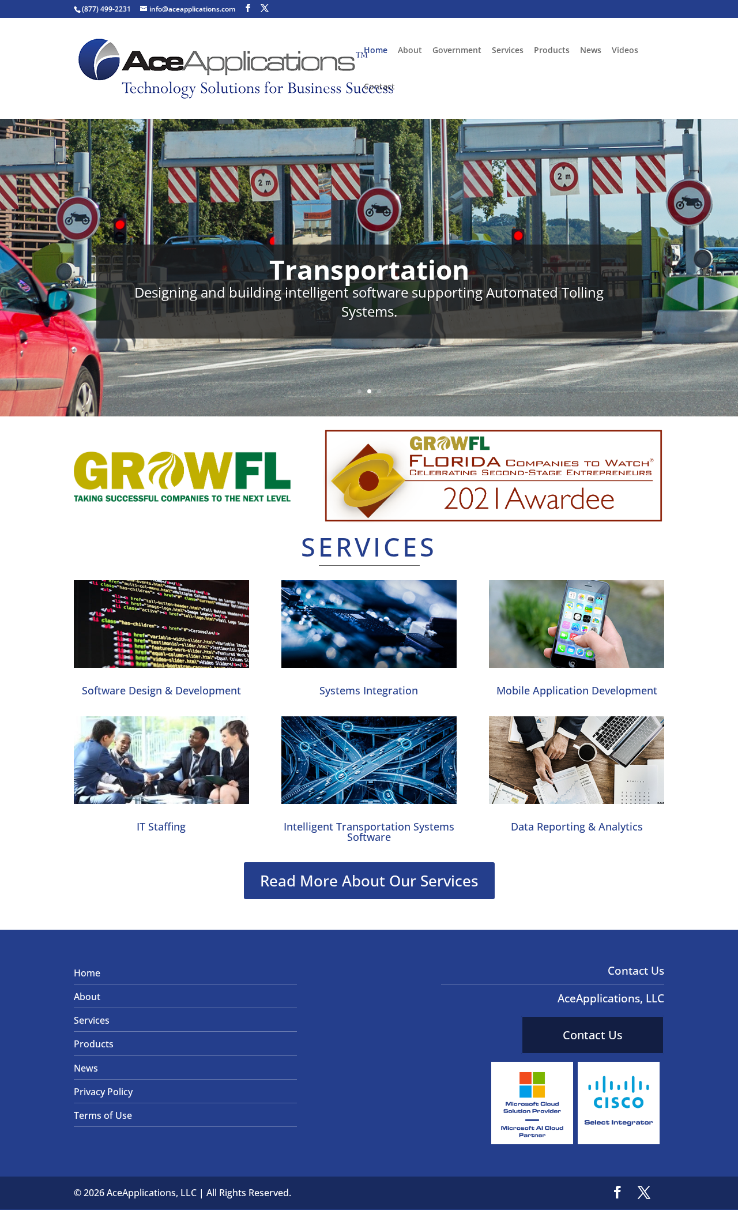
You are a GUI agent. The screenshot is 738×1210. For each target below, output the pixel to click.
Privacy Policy (103, 1091)
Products (552, 50)
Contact (379, 87)
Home (375, 50)
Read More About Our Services (369, 880)
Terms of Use (103, 1115)
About (410, 50)
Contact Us (593, 1035)
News (590, 50)
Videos (625, 50)
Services (508, 50)
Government (456, 50)
